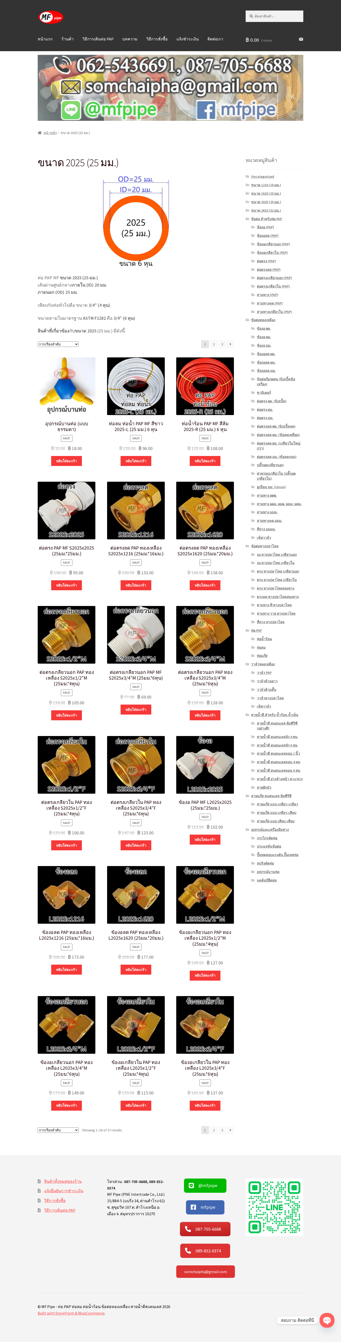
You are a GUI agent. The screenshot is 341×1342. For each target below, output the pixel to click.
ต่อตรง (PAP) (266, 261)
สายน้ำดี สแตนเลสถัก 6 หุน (277, 745)
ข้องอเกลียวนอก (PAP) (273, 244)
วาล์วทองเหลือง (263, 664)
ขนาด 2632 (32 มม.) (266, 210)
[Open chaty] (327, 1320)
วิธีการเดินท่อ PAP (98, 38)
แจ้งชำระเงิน (187, 38)
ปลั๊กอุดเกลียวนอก (270, 465)
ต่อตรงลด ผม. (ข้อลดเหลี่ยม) (278, 435)
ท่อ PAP (256, 630)
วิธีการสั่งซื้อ (157, 38)
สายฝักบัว (264, 787)
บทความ (130, 38)
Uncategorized (262, 176)
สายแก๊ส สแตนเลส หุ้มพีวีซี (271, 796)
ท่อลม (261, 647)
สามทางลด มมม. (269, 520)
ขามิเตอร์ (264, 392)
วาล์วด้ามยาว (267, 681)
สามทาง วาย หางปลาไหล (276, 613)
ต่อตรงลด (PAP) (269, 269)
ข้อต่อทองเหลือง (263, 320)
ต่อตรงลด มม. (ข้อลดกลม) (277, 456)
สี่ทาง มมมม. (266, 529)
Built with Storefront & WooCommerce (71, 1313)
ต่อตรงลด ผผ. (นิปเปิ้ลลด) (276, 426)
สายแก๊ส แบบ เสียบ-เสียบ (276, 821)
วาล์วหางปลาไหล (270, 698)
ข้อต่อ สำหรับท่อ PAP (266, 219)
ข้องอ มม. (264, 345)
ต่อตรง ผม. (265, 409)
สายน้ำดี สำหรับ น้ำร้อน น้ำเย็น (274, 715)
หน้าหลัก (50, 133)
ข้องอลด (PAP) (268, 235)
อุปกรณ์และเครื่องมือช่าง (270, 829)
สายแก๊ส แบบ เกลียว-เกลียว (277, 804)
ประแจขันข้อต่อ (269, 846)
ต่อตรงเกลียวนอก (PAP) (274, 278)
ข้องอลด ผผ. (266, 354)
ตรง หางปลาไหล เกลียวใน (277, 580)
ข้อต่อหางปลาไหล (265, 546)
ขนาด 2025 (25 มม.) (266, 202)
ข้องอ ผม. (264, 337)
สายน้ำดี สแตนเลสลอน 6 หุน (278, 770)
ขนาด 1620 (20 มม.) (266, 193)
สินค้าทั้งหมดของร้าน (63, 1181)
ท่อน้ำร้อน (264, 639)
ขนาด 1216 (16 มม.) (266, 185)
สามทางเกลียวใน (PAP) (274, 311)
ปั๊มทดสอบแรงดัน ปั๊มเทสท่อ (277, 855)
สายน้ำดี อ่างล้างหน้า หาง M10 (280, 779)
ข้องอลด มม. (266, 370)
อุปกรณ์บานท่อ (268, 872)
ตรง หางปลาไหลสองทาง (275, 588)
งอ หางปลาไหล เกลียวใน (276, 563)
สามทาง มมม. (267, 512)
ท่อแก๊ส (262, 655)
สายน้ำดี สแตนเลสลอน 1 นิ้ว (278, 753)
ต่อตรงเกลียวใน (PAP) (273, 286)
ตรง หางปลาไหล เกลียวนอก (278, 571)
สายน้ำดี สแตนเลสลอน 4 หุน (278, 762)
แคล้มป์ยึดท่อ (267, 880)
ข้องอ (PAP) (265, 227)
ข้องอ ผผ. (264, 328)
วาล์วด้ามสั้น (266, 689)
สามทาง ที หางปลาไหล (274, 605)
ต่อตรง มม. (265, 418)
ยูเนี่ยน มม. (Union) (271, 487)
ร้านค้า (67, 38)
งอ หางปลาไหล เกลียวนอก (277, 554)
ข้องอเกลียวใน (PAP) (272, 252)
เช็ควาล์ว (264, 537)
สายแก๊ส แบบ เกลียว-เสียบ (276, 812)
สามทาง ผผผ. (267, 495)
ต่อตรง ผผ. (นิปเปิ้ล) (272, 401)
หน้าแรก (45, 38)
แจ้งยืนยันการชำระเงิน (63, 1190)
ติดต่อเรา (215, 38)
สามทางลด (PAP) (270, 303)
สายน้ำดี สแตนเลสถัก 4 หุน (277, 737)
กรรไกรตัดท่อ (267, 838)
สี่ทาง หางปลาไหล (271, 622)
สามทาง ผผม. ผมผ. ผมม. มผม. (279, 504)
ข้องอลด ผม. (266, 362)
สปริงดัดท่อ (265, 863)
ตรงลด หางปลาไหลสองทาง (278, 597)
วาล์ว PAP (264, 672)
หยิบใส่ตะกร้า (66, 461)
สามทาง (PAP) (267, 295)
